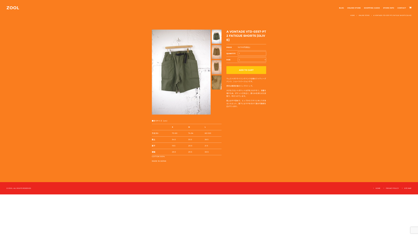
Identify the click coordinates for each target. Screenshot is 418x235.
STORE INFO (388, 8)
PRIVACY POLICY (392, 188)
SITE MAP (407, 188)
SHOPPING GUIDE (372, 8)
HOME (378, 188)
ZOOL (13, 7)
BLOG (341, 8)
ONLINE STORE (354, 8)
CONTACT (401, 8)
